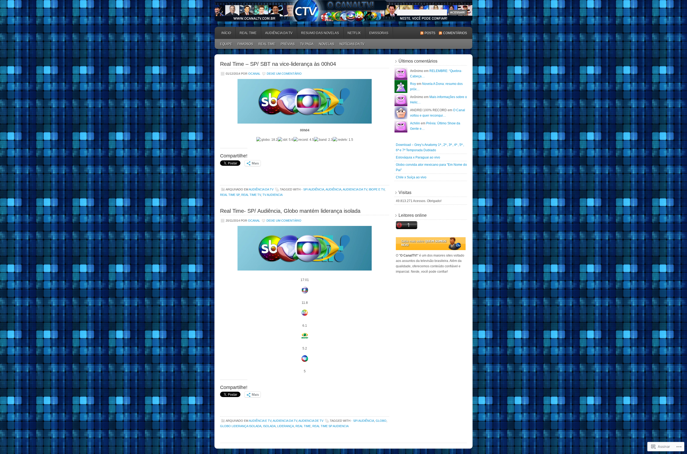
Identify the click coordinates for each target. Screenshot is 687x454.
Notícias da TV (351, 44)
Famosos (245, 44)
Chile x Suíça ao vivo (411, 177)
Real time (303, 426)
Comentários (455, 33)
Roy (413, 84)
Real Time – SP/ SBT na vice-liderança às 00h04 (278, 64)
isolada (269, 426)
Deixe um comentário (284, 73)
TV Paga (306, 44)
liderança (285, 426)
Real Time (248, 33)
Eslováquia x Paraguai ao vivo (418, 157)
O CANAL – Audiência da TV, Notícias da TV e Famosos (343, 10)
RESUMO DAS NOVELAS (320, 33)
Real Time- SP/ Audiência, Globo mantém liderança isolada (290, 211)
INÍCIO (226, 33)
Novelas (326, 44)
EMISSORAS (378, 33)
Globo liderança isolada (240, 426)
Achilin (415, 123)
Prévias (288, 44)
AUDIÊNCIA (333, 189)
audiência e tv (260, 420)
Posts (430, 33)
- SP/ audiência (312, 189)
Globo (381, 420)
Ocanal (254, 73)
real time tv (251, 194)
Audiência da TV (261, 189)
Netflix (354, 33)
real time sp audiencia (330, 426)
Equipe (226, 44)
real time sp (230, 194)
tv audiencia (272, 194)
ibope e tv (377, 189)
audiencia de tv (310, 420)
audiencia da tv (355, 189)
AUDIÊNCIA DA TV (279, 33)
